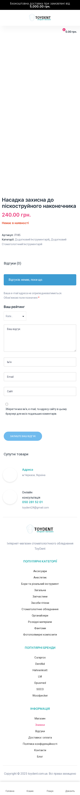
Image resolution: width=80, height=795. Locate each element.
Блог (40, 756)
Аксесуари (40, 571)
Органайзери (40, 615)
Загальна (40, 590)
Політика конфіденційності (40, 744)
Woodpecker (40, 695)
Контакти (40, 750)
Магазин (40, 718)
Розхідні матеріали (40, 622)
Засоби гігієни (40, 603)
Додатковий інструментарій (32, 239)
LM (40, 676)
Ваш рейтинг (14, 307)
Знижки (40, 725)
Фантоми (40, 628)
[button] (5, 32)
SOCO (40, 689)
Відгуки (40, 731)
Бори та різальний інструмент (40, 584)
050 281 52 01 (32, 502)
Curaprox (40, 657)
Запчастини (40, 596)
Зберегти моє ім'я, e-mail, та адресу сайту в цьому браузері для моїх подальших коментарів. (36, 411)
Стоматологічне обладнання (40, 609)
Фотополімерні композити (40, 634)
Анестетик (40, 577)
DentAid (40, 664)
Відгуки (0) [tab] (12, 263)
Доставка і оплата (40, 737)
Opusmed (40, 683)
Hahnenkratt (40, 670)
